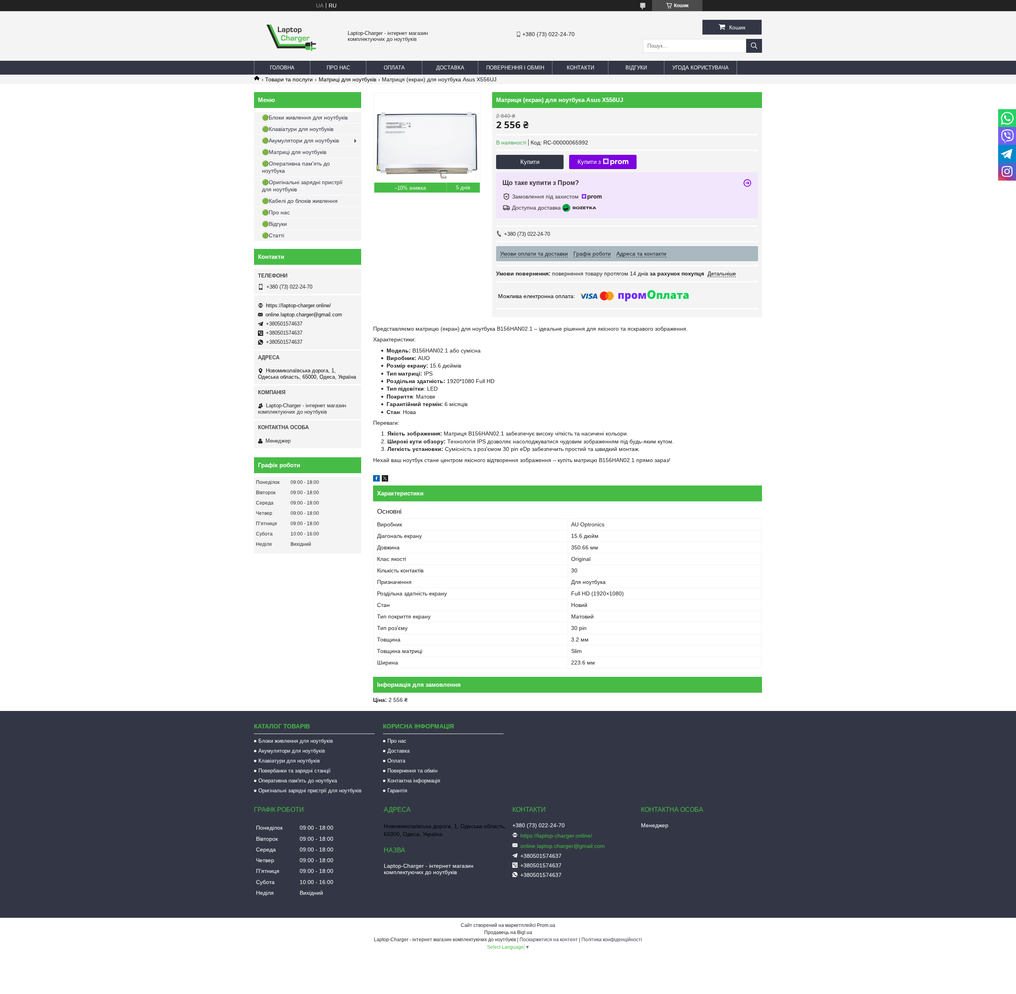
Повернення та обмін (412, 771)
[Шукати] (754, 46)
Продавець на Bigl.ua (508, 932)
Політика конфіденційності (611, 939)
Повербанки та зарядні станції (294, 771)
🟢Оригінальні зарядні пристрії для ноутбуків (302, 186)
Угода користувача (700, 68)
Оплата (394, 68)
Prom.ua (546, 925)
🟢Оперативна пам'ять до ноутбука (296, 167)
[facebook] (376, 479)
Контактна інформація (413, 781)
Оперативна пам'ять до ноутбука (297, 781)
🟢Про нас (276, 212)
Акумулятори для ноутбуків (291, 751)
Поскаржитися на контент (549, 939)
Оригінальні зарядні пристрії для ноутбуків (310, 791)
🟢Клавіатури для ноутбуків (297, 129)
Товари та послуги (289, 79)
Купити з (589, 161)
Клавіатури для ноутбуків (289, 761)
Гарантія (397, 791)
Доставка (450, 68)
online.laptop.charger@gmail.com (304, 315)
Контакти (580, 68)
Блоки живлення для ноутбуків (295, 741)
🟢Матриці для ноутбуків (294, 152)
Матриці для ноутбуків (347, 79)
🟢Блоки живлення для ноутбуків (305, 117)
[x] (385, 479)
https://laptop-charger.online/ (298, 305)
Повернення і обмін (515, 68)
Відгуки (636, 68)
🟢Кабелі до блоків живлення (300, 201)
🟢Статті (273, 235)
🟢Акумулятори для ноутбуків (300, 140)
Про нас (338, 68)
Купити (529, 161)
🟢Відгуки (274, 224)
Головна (282, 68)
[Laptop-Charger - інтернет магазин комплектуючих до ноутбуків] (291, 57)
